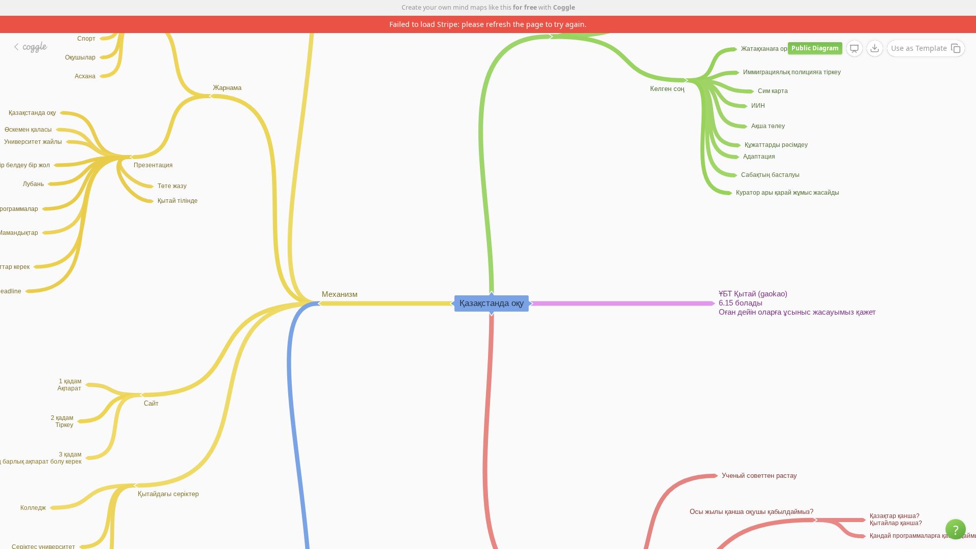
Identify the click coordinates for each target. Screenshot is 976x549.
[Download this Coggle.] (875, 48)
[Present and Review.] (854, 49)
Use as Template (919, 48)
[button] (956, 529)
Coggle (564, 7)
